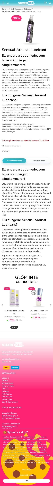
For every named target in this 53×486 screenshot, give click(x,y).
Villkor (5, 380)
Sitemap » (5, 151)
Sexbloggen (7, 399)
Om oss (5, 388)
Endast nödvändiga (27, 475)
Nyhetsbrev (7, 394)
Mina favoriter (8, 386)
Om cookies (7, 396)
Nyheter (5, 391)
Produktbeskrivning (14, 161)
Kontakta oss (7, 383)
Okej (26, 481)
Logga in (5, 378)
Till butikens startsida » (11, 146)
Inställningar (26, 470)
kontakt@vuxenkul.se (11, 359)
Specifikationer (39, 161)
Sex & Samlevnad (10, 402)
